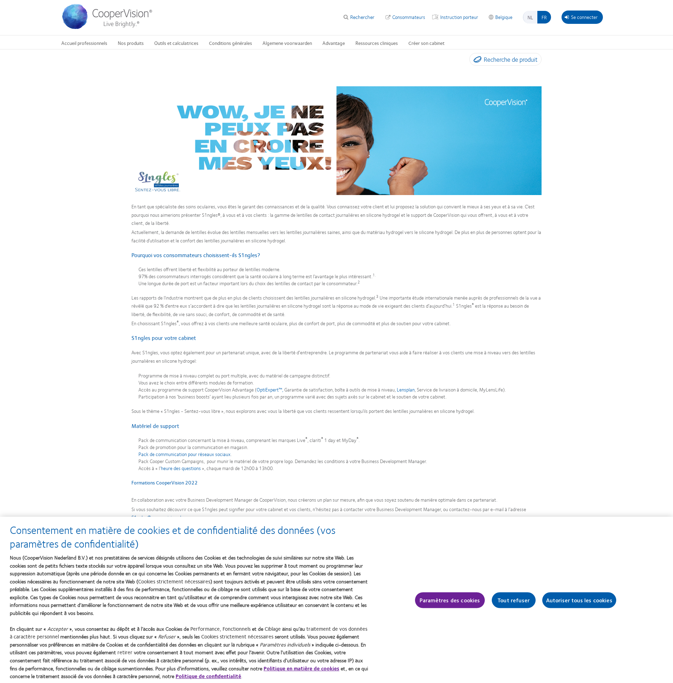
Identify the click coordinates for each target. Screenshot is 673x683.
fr (544, 17)
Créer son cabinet (426, 43)
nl (530, 17)
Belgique (503, 17)
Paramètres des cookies (450, 600)
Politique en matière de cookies (301, 668)
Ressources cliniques (376, 43)
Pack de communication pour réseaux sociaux (184, 454)
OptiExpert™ (269, 389)
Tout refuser (513, 600)
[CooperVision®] (110, 27)
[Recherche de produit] (476, 61)
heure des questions (181, 468)
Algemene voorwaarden (287, 43)
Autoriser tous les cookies (579, 600)
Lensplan (406, 389)
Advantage (333, 43)
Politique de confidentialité (208, 676)
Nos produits (131, 43)
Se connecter (584, 17)
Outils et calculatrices (176, 43)
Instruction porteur (459, 17)
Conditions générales (230, 43)
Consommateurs (408, 17)
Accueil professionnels (84, 43)
